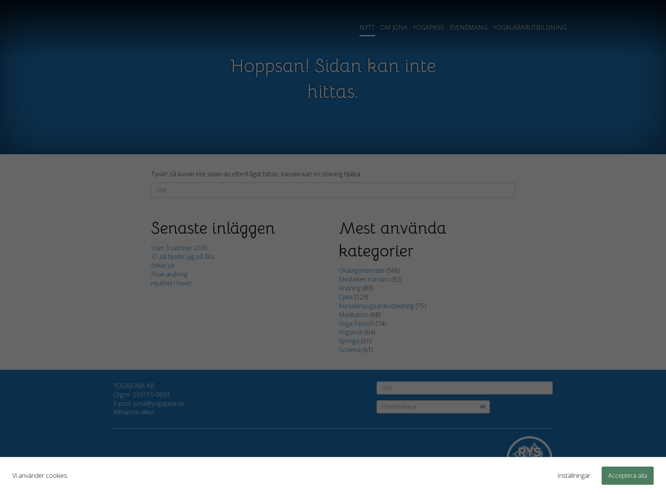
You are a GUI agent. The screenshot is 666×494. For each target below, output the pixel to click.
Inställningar (573, 475)
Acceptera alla (627, 475)
